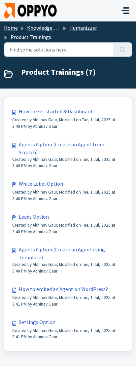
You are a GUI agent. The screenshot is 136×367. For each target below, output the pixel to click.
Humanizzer (83, 27)
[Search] (122, 49)
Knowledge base (45, 27)
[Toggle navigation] (125, 11)
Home (11, 27)
